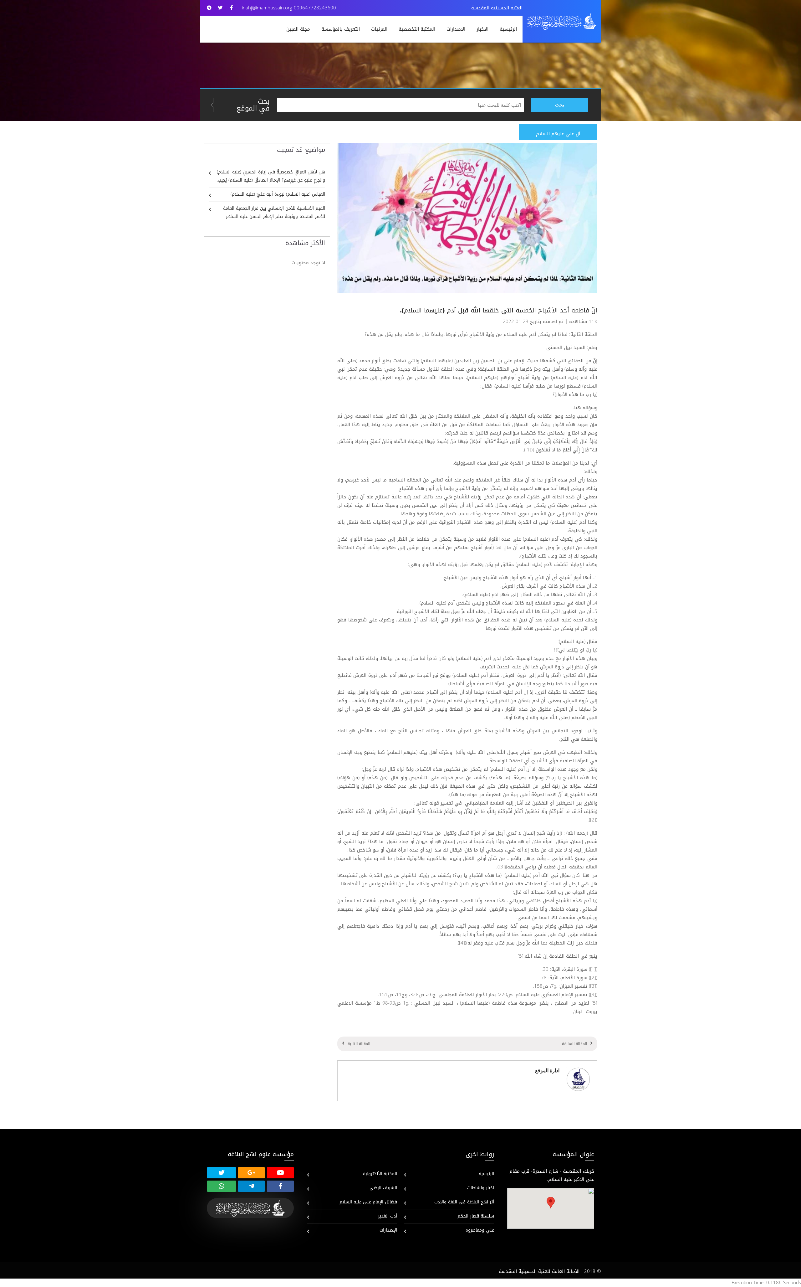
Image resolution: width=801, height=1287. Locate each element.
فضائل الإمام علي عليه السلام (368, 1202)
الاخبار (482, 29)
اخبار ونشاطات (480, 1188)
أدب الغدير (387, 1216)
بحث (559, 105)
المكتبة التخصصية (417, 29)
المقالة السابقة (574, 1043)
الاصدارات (455, 29)
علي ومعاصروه (480, 1230)
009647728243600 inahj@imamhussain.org (289, 7)
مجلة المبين (298, 29)
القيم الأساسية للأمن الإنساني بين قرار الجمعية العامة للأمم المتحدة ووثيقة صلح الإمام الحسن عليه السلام (274, 212)
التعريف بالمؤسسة (340, 29)
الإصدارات (388, 1230)
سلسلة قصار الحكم (475, 1216)
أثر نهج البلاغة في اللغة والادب (464, 1202)
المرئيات (379, 29)
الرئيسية (508, 29)
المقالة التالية (359, 1043)
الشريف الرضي (383, 1188)
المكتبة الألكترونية (380, 1174)
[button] (551, 1202)
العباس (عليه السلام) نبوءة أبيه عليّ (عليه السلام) (278, 194)
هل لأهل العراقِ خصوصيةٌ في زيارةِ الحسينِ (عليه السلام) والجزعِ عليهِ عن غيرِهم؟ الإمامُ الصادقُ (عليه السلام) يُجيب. (271, 176)
